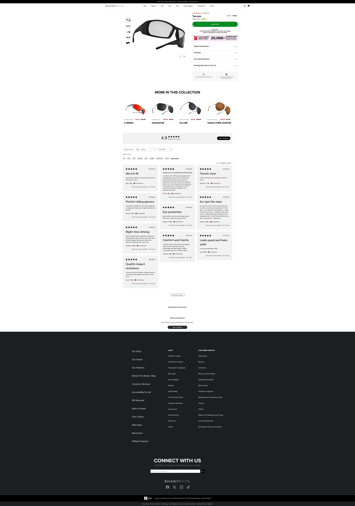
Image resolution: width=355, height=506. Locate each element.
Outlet (170, 427)
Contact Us (202, 368)
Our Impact (137, 359)
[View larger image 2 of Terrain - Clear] (128, 26)
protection (160, 158)
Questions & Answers (177, 307)
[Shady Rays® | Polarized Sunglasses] (114, 6)
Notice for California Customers (187, 504)
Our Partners (138, 367)
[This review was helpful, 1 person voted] (186, 197)
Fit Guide (197, 52)
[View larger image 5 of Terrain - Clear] (128, 42)
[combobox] (148, 149)
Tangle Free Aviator (219, 122)
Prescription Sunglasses (176, 368)
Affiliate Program (140, 441)
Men (145, 6)
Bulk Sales (137, 424)
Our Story (136, 351)
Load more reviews (177, 295)
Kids (162, 6)
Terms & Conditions (155, 504)
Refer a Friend (139, 408)
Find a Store (138, 416)
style (128, 158)
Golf (177, 6)
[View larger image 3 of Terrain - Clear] (128, 31)
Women (153, 6)
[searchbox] (129, 149)
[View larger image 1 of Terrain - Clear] (128, 20)
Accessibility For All (141, 392)
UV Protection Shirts (175, 397)
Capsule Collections (175, 403)
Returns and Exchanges (206, 373)
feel (134, 158)
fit (124, 158)
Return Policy (203, 385)
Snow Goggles (188, 6)
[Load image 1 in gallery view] (157, 33)
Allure (184, 122)
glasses (140, 158)
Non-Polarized (173, 415)
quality (152, 158)
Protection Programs (205, 391)
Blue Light (171, 373)
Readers (171, 385)
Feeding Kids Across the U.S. (205, 65)
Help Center (202, 356)
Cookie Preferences (174, 504)
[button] (177, 327)
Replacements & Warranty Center (210, 397)
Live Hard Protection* (202, 59)
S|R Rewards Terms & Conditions (210, 427)
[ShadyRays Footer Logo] (177, 482)
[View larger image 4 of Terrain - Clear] (128, 37)
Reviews (201, 362)
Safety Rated (172, 391)
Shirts (212, 6)
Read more (217, 218)
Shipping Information (205, 379)
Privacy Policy (145, 504)
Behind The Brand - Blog (144, 375)
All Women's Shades (175, 362)
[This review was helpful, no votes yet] (149, 187)
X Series (128, 122)
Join (202, 471)
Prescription (201, 6)
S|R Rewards (138, 400)
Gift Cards (171, 421)
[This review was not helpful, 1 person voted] (227, 187)
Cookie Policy (164, 504)
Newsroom (137, 433)
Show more (175, 158)
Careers (201, 403)
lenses (167, 158)
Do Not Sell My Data (205, 421)
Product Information (201, 46)
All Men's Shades (174, 356)
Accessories (172, 409)
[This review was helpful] (149, 249)
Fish (170, 6)
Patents (201, 409)
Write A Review (224, 138)
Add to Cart (215, 24)
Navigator (158, 122)
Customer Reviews (141, 384)
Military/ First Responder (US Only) (210, 415)
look (146, 158)
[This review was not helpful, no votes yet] (153, 187)
